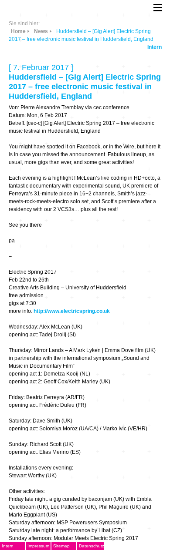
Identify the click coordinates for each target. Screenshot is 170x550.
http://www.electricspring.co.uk (72, 311)
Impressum (38, 545)
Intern (154, 47)
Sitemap (61, 545)
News (41, 31)
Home (18, 31)
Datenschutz (91, 545)
